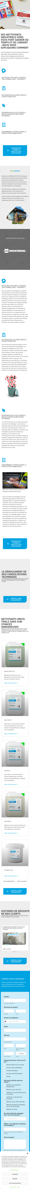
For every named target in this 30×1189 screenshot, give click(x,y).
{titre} (11, 1187)
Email (6, 1026)
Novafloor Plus (9, 671)
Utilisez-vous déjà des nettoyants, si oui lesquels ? (15, 1124)
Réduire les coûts (11, 1109)
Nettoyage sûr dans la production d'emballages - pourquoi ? (14, 78)
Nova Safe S (8, 720)
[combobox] (15, 1119)
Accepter (15, 1174)
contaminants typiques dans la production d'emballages (14, 132)
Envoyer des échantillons (14, 1067)
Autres (8, 1076)
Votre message (9, 1137)
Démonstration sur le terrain (15, 1064)
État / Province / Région (20, 1049)
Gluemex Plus (8, 870)
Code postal (7, 1056)
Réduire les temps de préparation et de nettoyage (15, 1105)
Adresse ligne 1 (8, 1042)
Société (7, 996)
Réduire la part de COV (13, 1089)
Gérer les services (14, 1169)
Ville (5, 1048)
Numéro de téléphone (11, 1018)
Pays (17, 1056)
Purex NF (7, 771)
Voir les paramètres (15, 1183)
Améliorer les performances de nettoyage (16, 1093)
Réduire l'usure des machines (15, 1102)
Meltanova (7, 821)
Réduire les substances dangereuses (13, 1085)
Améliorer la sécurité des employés (14, 1098)
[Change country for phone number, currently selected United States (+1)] (6, 1021)
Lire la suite (7, 949)
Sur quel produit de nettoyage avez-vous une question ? (13, 1114)
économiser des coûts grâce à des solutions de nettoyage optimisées (14, 114)
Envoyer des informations (14, 1073)
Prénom (6, 1014)
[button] (27, 1153)
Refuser (15, 1178)
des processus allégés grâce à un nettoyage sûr (14, 96)
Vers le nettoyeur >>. (11, 683)
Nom (17, 1014)
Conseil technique (12, 1070)
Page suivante (22, 881)
